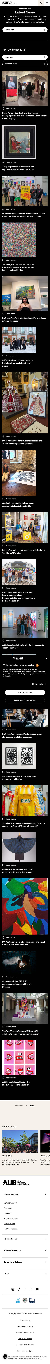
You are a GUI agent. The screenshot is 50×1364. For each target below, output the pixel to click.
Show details (37, 684)
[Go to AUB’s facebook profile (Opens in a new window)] (25, 1289)
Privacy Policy (25, 1320)
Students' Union (9, 1224)
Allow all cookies (25, 692)
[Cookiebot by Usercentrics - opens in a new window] (13, 658)
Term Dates (8, 1208)
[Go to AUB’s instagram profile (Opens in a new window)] (12, 1289)
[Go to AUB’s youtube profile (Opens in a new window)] (37, 1289)
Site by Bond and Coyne (25, 1351)
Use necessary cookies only (25, 700)
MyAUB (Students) (10, 1203)
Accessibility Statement (25, 1345)
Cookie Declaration (25, 1339)
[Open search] (41, 3)
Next (32, 1105)
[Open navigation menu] (47, 3)
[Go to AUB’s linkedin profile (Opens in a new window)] (31, 1289)
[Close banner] (46, 658)
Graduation (8, 1213)
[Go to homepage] (25, 1182)
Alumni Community (11, 1218)
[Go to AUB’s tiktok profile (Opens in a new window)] (19, 1289)
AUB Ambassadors (10, 1229)
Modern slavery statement (25, 1333)
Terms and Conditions (25, 1326)
